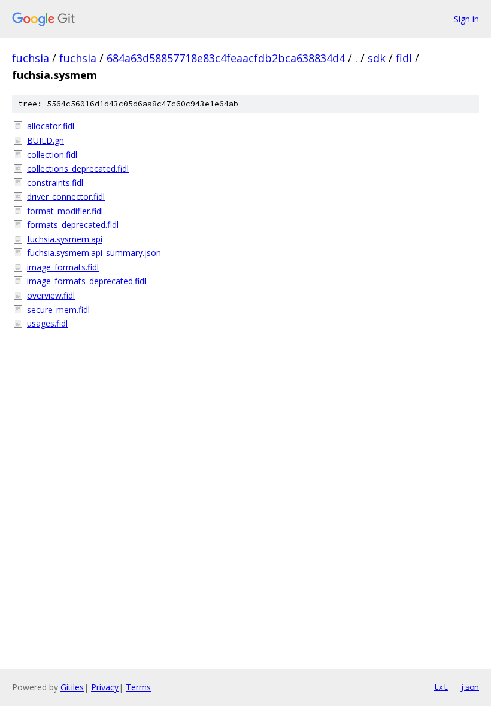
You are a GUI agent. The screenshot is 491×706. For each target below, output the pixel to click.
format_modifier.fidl (65, 211)
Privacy (105, 687)
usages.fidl (47, 323)
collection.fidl (52, 154)
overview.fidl (51, 295)
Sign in (466, 19)
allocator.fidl (50, 126)
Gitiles (72, 687)
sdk (377, 58)
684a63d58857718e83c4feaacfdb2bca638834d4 (226, 58)
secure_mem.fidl (58, 309)
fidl (404, 58)
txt (441, 686)
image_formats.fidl (63, 267)
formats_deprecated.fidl (73, 224)
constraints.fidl (55, 182)
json (469, 686)
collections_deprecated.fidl (78, 168)
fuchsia (30, 58)
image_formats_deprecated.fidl (86, 281)
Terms (138, 687)
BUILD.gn (45, 140)
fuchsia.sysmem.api (64, 239)
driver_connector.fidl (66, 196)
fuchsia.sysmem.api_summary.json (94, 252)
